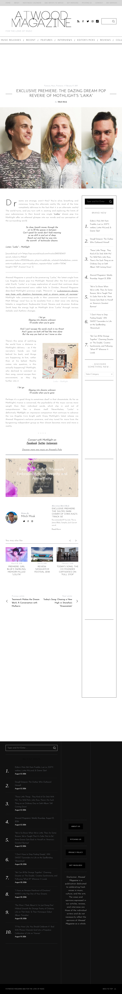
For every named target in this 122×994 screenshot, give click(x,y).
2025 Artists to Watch (54, 3)
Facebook (32, 443)
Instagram (51, 443)
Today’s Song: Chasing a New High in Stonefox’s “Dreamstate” (57, 601)
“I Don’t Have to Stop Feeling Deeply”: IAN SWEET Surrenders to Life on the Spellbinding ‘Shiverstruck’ (101, 321)
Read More (56, 529)
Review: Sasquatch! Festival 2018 (42, 569)
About (16, 3)
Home (8, 3)
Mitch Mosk (62, 101)
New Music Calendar (32, 3)
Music (53, 86)
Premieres (59, 86)
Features (47, 86)
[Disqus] (42, 644)
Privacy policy (76, 852)
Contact (99, 3)
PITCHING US (75, 839)
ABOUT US (75, 826)
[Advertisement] (61, 64)
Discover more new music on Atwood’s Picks (42, 450)
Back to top (108, 989)
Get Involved (72, 3)
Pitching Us (87, 3)
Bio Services (112, 3)
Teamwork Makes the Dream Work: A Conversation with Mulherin (25, 601)
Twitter (41, 443)
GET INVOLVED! (75, 865)
